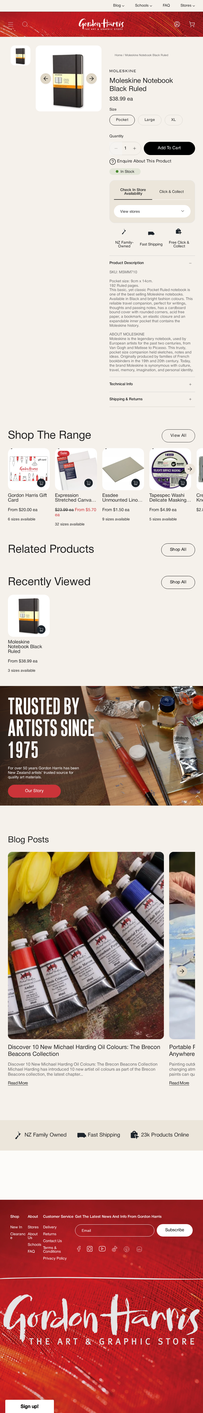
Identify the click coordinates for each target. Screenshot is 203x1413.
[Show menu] (10, 24)
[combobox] (101, 36)
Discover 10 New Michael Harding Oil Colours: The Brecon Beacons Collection (84, 1051)
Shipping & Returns (125, 399)
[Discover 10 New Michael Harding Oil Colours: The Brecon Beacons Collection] (86, 945)
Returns (49, 1234)
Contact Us (52, 1241)
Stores (33, 1227)
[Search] (188, 36)
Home (118, 55)
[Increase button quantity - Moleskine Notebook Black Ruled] (134, 148)
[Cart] (192, 24)
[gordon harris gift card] (29, 469)
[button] (29, 1406)
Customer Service (58, 1217)
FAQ (31, 1251)
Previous (45, 78)
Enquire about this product (144, 161)
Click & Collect (171, 192)
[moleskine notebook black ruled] (29, 616)
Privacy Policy (55, 1258)
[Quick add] (41, 483)
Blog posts (28, 840)
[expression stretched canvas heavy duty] (76, 469)
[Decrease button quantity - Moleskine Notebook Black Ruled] (115, 148)
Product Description (126, 263)
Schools (34, 1245)
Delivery (50, 1227)
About (33, 1217)
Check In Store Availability (133, 192)
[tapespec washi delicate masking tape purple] (170, 469)
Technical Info (121, 384)
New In (16, 1227)
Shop (14, 1217)
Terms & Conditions (52, 1249)
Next (91, 78)
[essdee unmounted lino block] (123, 469)
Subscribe (174, 1230)
